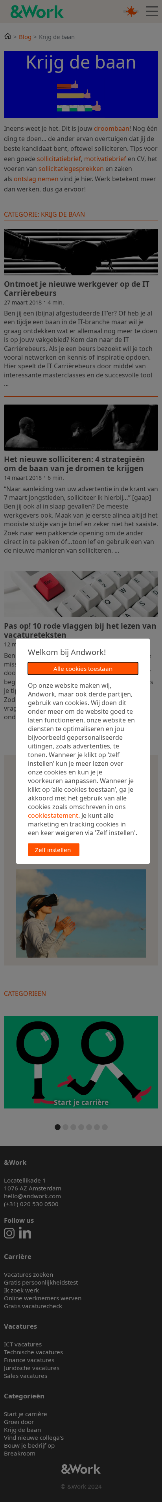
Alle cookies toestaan (82, 668)
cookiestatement (53, 815)
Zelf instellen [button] (53, 850)
